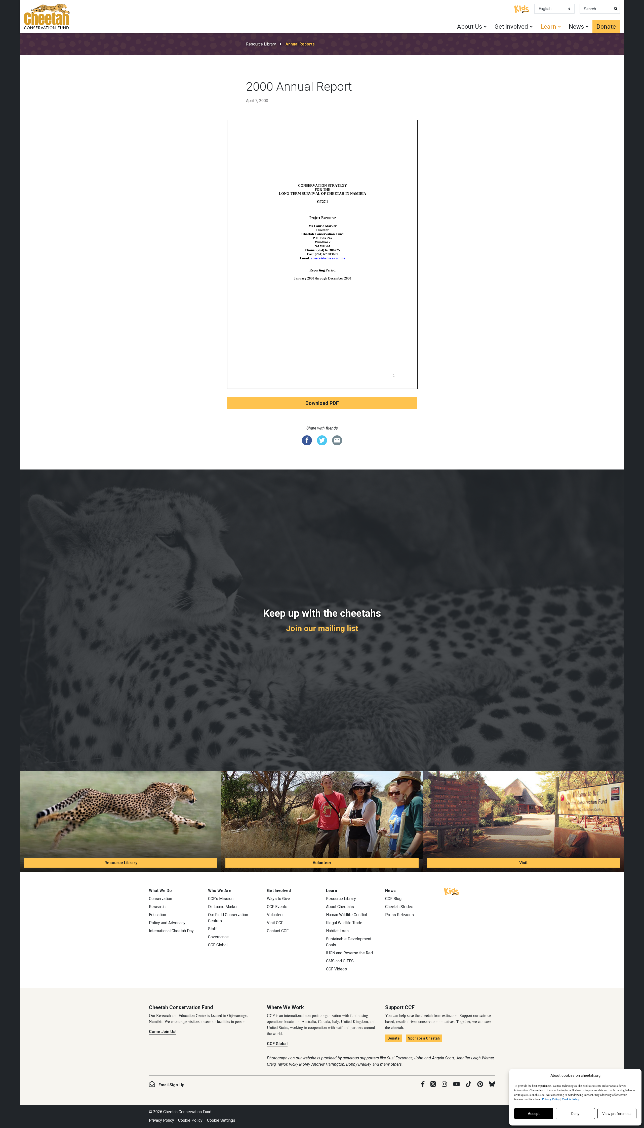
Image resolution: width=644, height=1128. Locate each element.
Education (157, 914)
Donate (606, 26)
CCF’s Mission (220, 898)
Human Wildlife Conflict (346, 914)
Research (157, 906)
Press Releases (399, 914)
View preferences (616, 1113)
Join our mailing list (322, 628)
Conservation (160, 898)
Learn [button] (548, 26)
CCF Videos (336, 969)
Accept (534, 1113)
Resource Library (261, 44)
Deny (575, 1113)
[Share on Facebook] (307, 440)
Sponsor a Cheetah (424, 1038)
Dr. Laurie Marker (223, 906)
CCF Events (277, 906)
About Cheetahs (340, 906)
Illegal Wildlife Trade (344, 922)
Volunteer (322, 862)
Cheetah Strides (399, 906)
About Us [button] (469, 26)
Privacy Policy (161, 1120)
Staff (212, 928)
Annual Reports (300, 44)
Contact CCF (278, 930)
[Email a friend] (337, 440)
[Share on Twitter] (322, 440)
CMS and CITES (340, 961)
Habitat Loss (337, 930)
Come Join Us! (162, 1031)
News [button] (576, 26)
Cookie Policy (190, 1120)
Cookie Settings (221, 1120)
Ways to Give (278, 898)
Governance (218, 936)
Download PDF (322, 403)
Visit (523, 862)
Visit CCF (275, 922)
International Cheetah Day (171, 930)
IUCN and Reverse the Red (349, 953)
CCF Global (217, 945)
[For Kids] (521, 9)
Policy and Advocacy (167, 922)
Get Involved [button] (511, 26)
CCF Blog (393, 898)
